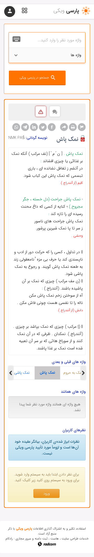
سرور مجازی (23, 538)
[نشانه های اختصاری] (82, 127)
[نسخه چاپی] (73, 127)
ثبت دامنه (41, 538)
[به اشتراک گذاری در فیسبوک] (52, 127)
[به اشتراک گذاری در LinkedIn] (34, 127)
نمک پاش (47, 373)
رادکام (9, 538)
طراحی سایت (70, 538)
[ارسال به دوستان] (64, 127)
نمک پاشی (22, 373)
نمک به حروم (73, 373)
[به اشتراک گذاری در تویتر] (43, 127)
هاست (54, 538)
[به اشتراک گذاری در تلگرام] (25, 127)
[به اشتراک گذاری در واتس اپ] (16, 127)
